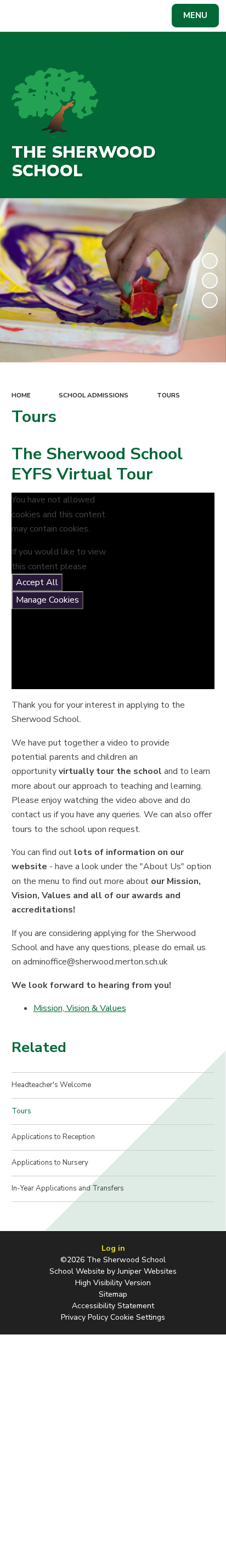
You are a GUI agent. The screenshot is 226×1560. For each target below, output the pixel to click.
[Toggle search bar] (21, 16)
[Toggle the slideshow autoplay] (210, 261)
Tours (168, 395)
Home (21, 395)
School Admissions (93, 395)
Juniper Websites (147, 1271)
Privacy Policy (84, 1317)
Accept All (37, 582)
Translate (91, 17)
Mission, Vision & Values (79, 1008)
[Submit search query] (134, 14)
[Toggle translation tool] (48, 16)
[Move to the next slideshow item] (210, 300)
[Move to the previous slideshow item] (210, 280)
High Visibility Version (113, 1283)
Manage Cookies (47, 600)
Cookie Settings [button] (137, 1317)
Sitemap (113, 1294)
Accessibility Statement (113, 1306)
